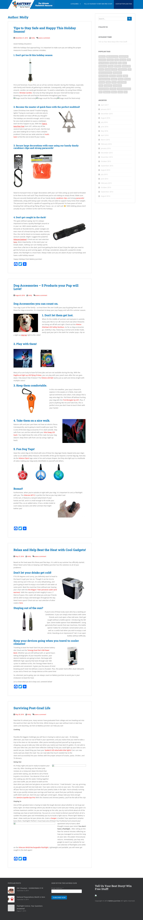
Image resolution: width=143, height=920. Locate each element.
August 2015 (105, 170)
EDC (128, 60)
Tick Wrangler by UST (71, 400)
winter (120, 92)
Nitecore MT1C (29, 495)
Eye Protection (103, 63)
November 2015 (107, 157)
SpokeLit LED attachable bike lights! (58, 750)
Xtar (125, 92)
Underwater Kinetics (124, 89)
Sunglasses (107, 85)
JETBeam (117, 66)
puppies (114, 79)
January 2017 (106, 109)
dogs (116, 60)
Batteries (102, 56)
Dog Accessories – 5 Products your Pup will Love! (46, 287)
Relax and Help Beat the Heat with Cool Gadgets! (50, 550)
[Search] (129, 19)
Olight (125, 76)
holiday (110, 66)
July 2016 (104, 122)
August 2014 (105, 196)
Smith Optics (122, 82)
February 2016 (106, 144)
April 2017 (104, 105)
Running (101, 82)
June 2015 (104, 179)
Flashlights (113, 63)
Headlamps (102, 66)
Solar (100, 85)
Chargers (110, 60)
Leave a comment (44, 38)
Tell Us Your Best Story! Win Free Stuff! (98, 4)
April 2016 (104, 135)
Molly (33, 38)
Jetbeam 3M (126, 66)
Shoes (114, 82)
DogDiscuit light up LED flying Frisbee (27, 375)
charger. (54, 818)
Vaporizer (107, 92)
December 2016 (107, 114)
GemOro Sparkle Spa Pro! (25, 797)
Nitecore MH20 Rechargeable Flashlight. (34, 847)
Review (121, 79)
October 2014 (106, 187)
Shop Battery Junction (124, 4)
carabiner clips (61, 198)
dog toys (122, 60)
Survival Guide (103, 89)
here (15, 242)
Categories (75, 4)
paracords (80, 198)
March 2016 (105, 140)
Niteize (119, 76)
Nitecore (112, 76)
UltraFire (113, 89)
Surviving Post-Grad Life (32, 708)
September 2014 (107, 192)
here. (21, 603)
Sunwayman (117, 85)
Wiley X (114, 92)
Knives (101, 69)
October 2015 (106, 161)
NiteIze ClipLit (24, 458)
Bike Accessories (112, 56)
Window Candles (25, 93)
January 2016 (106, 148)
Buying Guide (123, 56)
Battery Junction (114, 901)
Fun (120, 63)
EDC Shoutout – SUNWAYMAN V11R (30, 888)
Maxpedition (117, 73)
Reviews (127, 79)
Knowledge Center (111, 69)
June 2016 (104, 127)
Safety (108, 82)
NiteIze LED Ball (47, 378)
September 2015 (107, 166)
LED (129, 69)
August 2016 (105, 118)
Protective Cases (104, 79)
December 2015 (107, 153)
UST (100, 92)
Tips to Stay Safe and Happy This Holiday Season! (45, 30)
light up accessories (105, 73)
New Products (103, 76)
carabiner (102, 60)
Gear (124, 63)
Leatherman (122, 69)
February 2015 (106, 183)
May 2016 (104, 131)
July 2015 (104, 174)
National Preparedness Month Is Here (31, 897)
